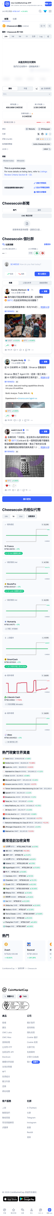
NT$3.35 (16, 872)
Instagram (31, 1122)
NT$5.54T (16, 11)
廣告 (4, 1027)
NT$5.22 (19, 893)
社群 (29, 1112)
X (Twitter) (32, 1107)
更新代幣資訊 (41, 183)
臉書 (29, 1127)
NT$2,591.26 (23, 867)
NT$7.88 (19, 876)
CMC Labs (7, 1032)
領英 (29, 1137)
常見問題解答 (8, 1122)
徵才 (29, 1061)
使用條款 (31, 1027)
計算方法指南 (33, 1057)
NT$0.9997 (19, 926)
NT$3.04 (19, 897)
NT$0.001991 (24, 914)
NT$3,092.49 (20, 863)
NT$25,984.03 (21, 884)
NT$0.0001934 (23, 905)
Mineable (20, 161)
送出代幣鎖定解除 (43, 188)
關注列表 (6, 1081)
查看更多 (47, 244)
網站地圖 (6, 1091)
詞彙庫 (5, 1127)
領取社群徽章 (41, 192)
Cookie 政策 (32, 1042)
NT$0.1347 (21, 922)
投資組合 (6, 1076)
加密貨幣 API (8, 1052)
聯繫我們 (6, 1112)
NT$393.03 (21, 880)
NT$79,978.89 (21, 859)
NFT (4, 1071)
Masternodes (8, 161)
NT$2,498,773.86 (22, 846)
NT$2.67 (20, 909)
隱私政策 (31, 1032)
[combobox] (27, 94)
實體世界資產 (8, 1061)
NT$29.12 (17, 901)
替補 (4, 1022)
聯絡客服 (6, 1117)
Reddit (30, 1132)
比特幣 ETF (7, 1047)
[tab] (37, 89)
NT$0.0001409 (21, 888)
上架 (4, 1107)
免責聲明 (31, 1052)
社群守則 (31, 1047)
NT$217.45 (17, 851)
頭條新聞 (6, 1042)
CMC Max (6, 1037)
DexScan (6, 1057)
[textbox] (30, 266)
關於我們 (31, 1022)
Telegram (31, 1117)
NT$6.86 (19, 918)
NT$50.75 (18, 855)
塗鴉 (4, 1086)
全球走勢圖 (7, 1066)
